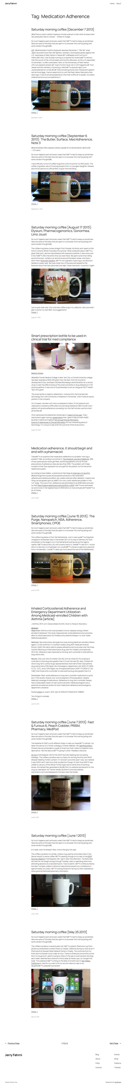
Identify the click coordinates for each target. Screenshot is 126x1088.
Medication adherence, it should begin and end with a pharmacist (61, 449)
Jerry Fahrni (11, 3)
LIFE (32, 50)
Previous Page (12, 1043)
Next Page (115, 1043)
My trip (34, 755)
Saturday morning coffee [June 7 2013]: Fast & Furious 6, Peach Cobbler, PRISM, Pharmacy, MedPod (62, 725)
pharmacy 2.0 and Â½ (81, 473)
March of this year (75, 415)
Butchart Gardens (48, 260)
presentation (58, 417)
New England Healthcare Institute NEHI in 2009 (56, 485)
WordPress (117, 1082)
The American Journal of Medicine (76, 459)
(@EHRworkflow (85, 745)
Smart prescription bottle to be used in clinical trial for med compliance (58, 337)
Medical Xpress (37, 373)
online (39, 692)
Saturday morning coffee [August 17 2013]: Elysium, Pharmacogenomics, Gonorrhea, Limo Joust (61, 231)
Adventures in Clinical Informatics (52, 422)
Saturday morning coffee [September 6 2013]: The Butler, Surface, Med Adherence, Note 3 (62, 139)
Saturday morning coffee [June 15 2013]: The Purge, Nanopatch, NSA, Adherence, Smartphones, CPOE (63, 519)
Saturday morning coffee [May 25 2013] (59, 932)
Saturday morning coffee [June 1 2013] (58, 835)
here (43, 72)
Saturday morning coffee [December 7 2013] (62, 29)
